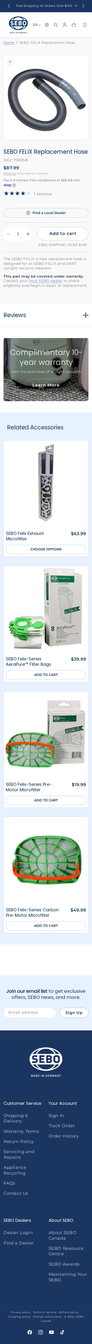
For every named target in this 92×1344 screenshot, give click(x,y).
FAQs (9, 1183)
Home (9, 42)
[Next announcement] (83, 6)
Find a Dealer (19, 1243)
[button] (55, 24)
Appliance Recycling (15, 1170)
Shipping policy (19, 1316)
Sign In (56, 1115)
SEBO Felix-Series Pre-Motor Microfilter (29, 787)
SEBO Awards (64, 1264)
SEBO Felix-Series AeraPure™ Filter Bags (28, 661)
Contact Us (16, 1193)
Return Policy (19, 1141)
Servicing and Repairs (19, 1154)
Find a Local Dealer (49, 213)
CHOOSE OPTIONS (46, 549)
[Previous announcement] (9, 6)
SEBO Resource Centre (66, 1251)
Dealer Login (18, 1232)
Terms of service (44, 1312)
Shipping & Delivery (16, 1118)
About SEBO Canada (62, 1235)
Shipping (10, 173)
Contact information (47, 1316)
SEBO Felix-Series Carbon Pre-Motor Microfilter (32, 912)
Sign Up (74, 1012)
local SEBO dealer (46, 280)
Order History (64, 1136)
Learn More (46, 384)
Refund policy (69, 1312)
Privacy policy (21, 1312)
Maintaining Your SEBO (68, 1277)
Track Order (62, 1125)
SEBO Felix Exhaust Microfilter (25, 536)
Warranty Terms (21, 1131)
